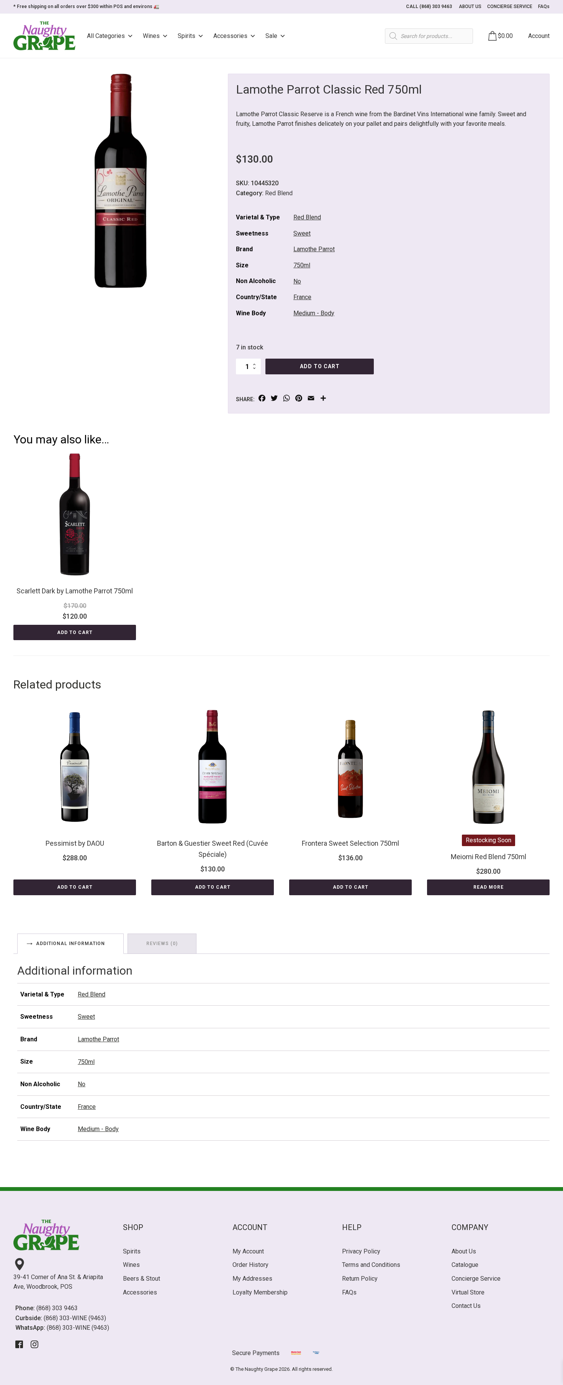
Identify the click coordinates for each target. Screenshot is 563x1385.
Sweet (302, 233)
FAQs (544, 6)
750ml (301, 265)
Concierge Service (476, 1278)
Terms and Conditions (371, 1264)
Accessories (230, 36)
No (297, 281)
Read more (488, 887)
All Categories (106, 36)
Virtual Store (468, 1292)
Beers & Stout (141, 1278)
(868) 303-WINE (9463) (75, 1318)
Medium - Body (313, 313)
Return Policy (360, 1278)
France (302, 297)
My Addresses (252, 1278)
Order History (250, 1264)
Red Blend (279, 193)
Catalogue (465, 1264)
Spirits (186, 36)
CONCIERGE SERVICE (509, 6)
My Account (248, 1251)
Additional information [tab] (70, 943)
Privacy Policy (361, 1251)
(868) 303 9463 (57, 1308)
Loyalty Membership (260, 1292)
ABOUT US (470, 6)
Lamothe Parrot (314, 249)
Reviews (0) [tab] (162, 943)
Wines (151, 36)
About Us (464, 1251)
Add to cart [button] (75, 632)
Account (539, 36)
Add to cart (320, 366)
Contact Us (466, 1305)
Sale (271, 36)
